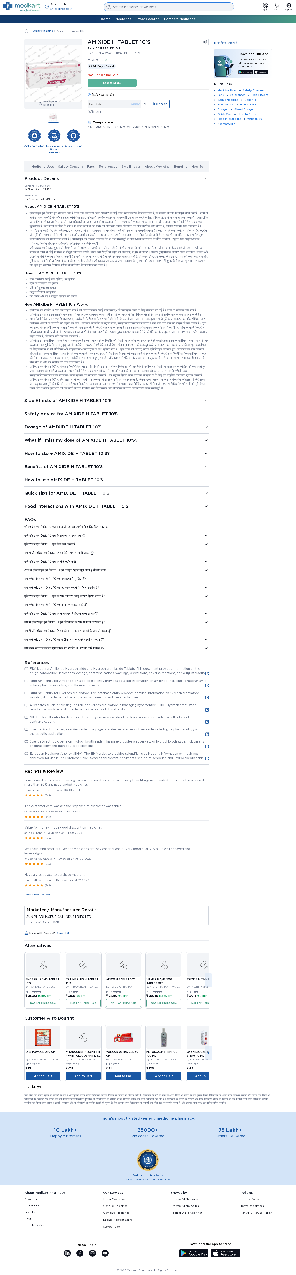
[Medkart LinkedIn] (67, 1253)
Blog (27, 1218)
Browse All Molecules (185, 1205)
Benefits (180, 166)
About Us (30, 1198)
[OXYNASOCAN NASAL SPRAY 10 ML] (204, 1037)
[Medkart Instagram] (92, 1253)
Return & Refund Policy (256, 1212)
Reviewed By (226, 123)
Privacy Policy (250, 1198)
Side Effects (130, 166)
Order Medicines (114, 1198)
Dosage (223, 109)
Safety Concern (70, 166)
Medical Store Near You (187, 1212)
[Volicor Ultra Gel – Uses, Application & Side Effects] (123, 1037)
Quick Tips (224, 114)
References (108, 166)
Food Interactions (229, 118)
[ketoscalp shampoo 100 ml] (163, 1037)
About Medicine (157, 166)
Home (105, 19)
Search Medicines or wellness (134, 7)
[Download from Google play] (245, 73)
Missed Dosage (244, 109)
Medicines (123, 19)
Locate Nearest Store (118, 1219)
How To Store (247, 114)
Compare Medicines (179, 19)
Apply (135, 104)
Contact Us (31, 1205)
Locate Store (112, 82)
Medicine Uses (42, 166)
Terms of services (252, 1205)
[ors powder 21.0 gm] (43, 1037)
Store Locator (147, 19)
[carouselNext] (206, 166)
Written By (254, 118)
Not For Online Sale (43, 1003)
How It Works (249, 104)
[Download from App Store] (261, 73)
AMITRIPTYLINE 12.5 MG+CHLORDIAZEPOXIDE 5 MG (128, 127)
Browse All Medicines (185, 1198)
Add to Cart (43, 1076)
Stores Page (111, 1226)
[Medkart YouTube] (105, 1253)
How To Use (201, 166)
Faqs (91, 166)
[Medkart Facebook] (79, 1253)
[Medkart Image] (43, 965)
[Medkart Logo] (22, 7)
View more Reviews (37, 894)
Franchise (30, 1211)
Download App (34, 1224)
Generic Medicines (115, 1205)
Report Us (63, 933)
